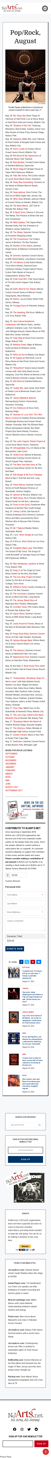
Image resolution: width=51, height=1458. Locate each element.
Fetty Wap (17, 338)
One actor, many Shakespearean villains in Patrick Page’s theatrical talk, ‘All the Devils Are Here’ (32, 997)
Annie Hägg (18, 169)
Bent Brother (18, 162)
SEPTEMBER (11, 753)
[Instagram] (22, 1429)
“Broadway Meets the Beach (26, 721)
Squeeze (17, 139)
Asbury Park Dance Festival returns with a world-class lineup (25, 1333)
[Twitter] (29, 1429)
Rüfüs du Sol (19, 354)
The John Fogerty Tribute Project (28, 441)
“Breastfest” (18, 368)
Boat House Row (31, 666)
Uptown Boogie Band (22, 640)
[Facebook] (15, 1429)
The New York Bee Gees (24, 464)
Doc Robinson (19, 408)
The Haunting (19, 312)
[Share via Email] (38, 962)
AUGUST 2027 (11, 787)
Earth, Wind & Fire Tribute (24, 289)
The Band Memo (20, 205)
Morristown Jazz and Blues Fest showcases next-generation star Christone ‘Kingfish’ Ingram (31, 1084)
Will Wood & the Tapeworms (26, 155)
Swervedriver (19, 192)
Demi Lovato (19, 149)
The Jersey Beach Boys (24, 600)
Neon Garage (25, 535)
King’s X (16, 570)
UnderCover (18, 455)
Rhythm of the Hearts (22, 245)
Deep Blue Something (23, 182)
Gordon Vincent (20, 735)
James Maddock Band (23, 398)
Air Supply (17, 358)
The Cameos (19, 650)
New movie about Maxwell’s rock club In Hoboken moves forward (22, 1319)
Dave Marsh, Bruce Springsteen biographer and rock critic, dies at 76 (25, 1380)
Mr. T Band (18, 528)
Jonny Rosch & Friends (23, 623)
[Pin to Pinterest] (32, 962)
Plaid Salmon (19, 484)
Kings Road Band (21, 633)
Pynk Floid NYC (20, 279)
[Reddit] (36, 1429)
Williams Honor (20, 587)
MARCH (9, 774)
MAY (7, 780)
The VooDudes (20, 593)
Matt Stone (18, 498)
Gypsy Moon (19, 613)
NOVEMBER (10, 760)
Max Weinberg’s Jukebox (24, 563)
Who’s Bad (17, 199)
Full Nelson (18, 262)
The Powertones (20, 239)
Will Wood (18, 381)
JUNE (7, 784)
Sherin (16, 299)
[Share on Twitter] (26, 962)
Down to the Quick (21, 504)
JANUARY (9, 767)
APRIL (8, 777)
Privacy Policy (5, 1457)
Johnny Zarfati (19, 511)
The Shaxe (18, 232)
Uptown (16, 495)
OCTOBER (10, 757)
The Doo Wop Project (23, 577)
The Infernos (19, 728)
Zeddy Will (18, 388)
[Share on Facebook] (21, 962)
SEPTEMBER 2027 (13, 790)
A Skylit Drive (19, 212)
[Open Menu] (45, 8)
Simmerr (17, 255)
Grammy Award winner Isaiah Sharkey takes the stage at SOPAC (25, 1273)
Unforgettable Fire (21, 448)
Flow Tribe (18, 708)
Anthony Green (19, 344)
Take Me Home (20, 175)
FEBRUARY (10, 770)
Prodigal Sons (19, 305)
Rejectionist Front (21, 657)
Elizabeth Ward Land (22, 548)
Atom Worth (27, 541)
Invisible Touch (20, 607)
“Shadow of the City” (22, 125)
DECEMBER (10, 763)
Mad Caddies (19, 222)
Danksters (17, 741)
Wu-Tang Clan (19, 115)
